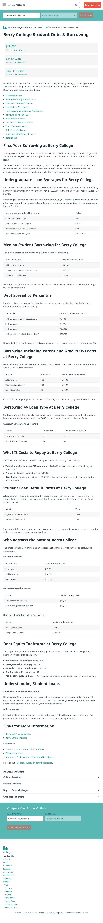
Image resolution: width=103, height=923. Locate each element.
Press (5, 862)
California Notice (11, 904)
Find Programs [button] (92, 4)
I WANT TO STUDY (14, 814)
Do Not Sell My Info (12, 907)
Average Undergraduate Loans (20, 99)
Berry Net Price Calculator (18, 733)
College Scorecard (14, 753)
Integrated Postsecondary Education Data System (30, 757)
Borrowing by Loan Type (17, 114)
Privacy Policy (10, 901)
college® (8, 854)
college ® (16, 4)
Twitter (7, 885)
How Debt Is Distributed (17, 107)
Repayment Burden (15, 118)
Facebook (8, 891)
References (11, 137)
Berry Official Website (16, 737)
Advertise (7, 878)
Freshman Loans (13, 95)
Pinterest (8, 888)
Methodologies (9, 875)
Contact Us (7, 866)
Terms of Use (9, 898)
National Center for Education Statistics (24, 749)
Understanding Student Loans (20, 134)
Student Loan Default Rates (19, 122)
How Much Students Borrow (19, 103)
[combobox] (76, 5)
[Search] (76, 5)
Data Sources (8, 872)
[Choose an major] (59, 15)
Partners (6, 882)
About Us (7, 859)
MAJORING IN (50, 814)
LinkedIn (7, 894)
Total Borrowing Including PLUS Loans (24, 110)
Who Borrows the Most (16, 126)
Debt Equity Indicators (16, 130)
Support (6, 869)
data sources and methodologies (35, 762)
